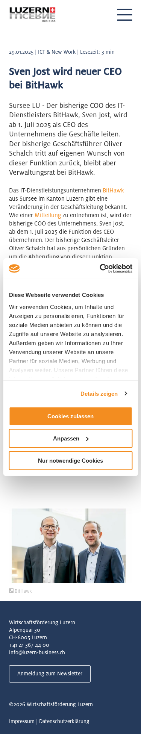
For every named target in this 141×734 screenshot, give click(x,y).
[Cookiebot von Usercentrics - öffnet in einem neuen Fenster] (100, 268)
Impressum (22, 721)
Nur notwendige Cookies (70, 460)
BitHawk (113, 190)
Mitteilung (48, 215)
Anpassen (66, 438)
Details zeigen (99, 393)
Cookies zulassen (70, 416)
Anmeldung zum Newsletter (49, 673)
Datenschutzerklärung (64, 721)
